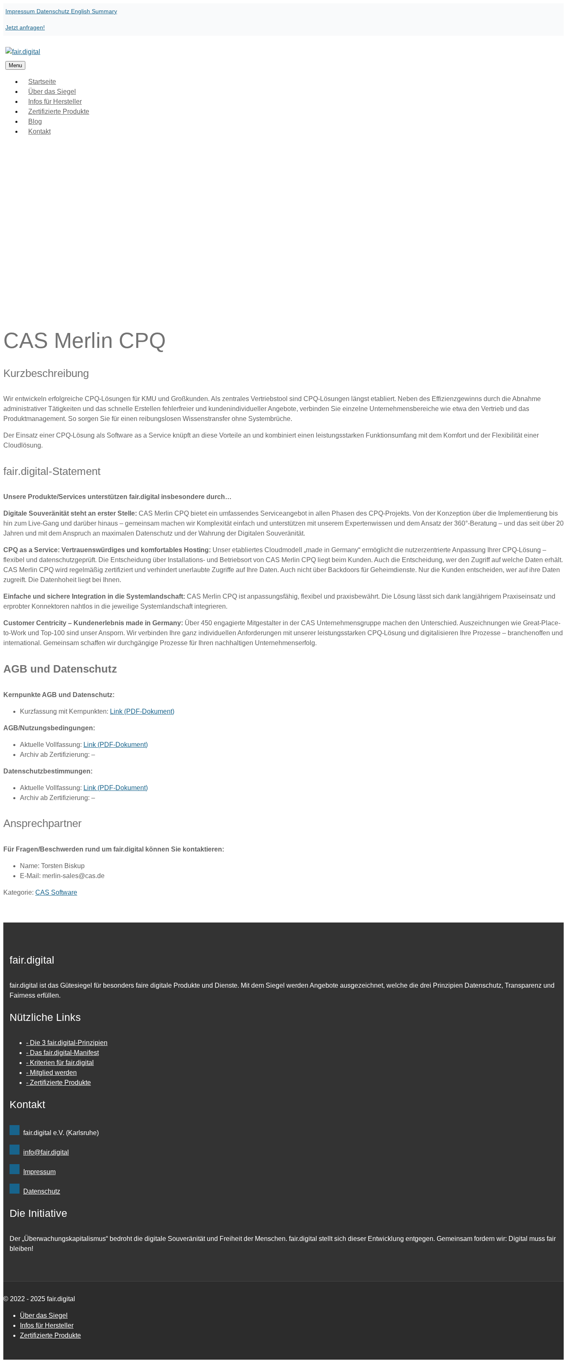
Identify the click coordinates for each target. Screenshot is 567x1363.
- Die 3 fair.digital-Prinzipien (67, 1042)
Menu (15, 65)
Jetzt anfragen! (25, 27)
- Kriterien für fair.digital (60, 1062)
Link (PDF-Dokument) (142, 711)
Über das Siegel (44, 1315)
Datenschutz (54, 11)
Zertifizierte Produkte (58, 111)
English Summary (94, 11)
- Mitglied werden (51, 1072)
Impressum (21, 11)
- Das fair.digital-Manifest (62, 1052)
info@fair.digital (46, 1152)
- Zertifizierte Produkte (58, 1082)
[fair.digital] (22, 51)
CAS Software (56, 892)
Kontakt (39, 131)
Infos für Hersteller (46, 1325)
